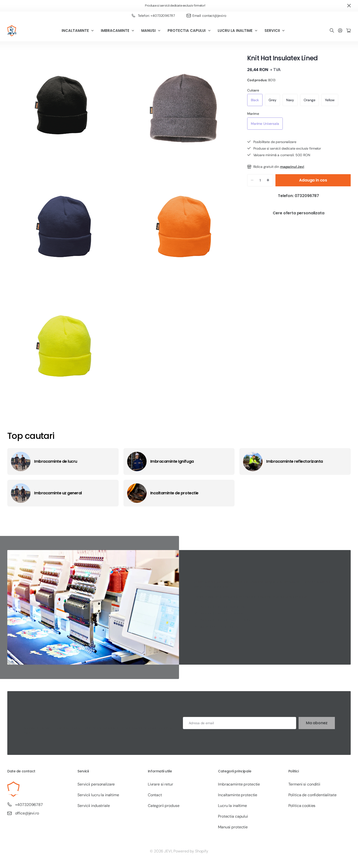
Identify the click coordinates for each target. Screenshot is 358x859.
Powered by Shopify (190, 851)
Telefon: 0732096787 (299, 196)
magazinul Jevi (292, 166)
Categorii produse (163, 805)
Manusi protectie (233, 827)
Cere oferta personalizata (299, 213)
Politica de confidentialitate (312, 794)
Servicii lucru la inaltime (98, 794)
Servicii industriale (93, 805)
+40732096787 (29, 804)
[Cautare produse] (332, 31)
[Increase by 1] (268, 180)
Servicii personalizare (96, 784)
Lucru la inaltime (232, 805)
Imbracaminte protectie (239, 784)
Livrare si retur (160, 784)
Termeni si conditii (304, 784)
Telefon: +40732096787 (156, 15)
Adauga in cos (313, 180)
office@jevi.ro (27, 813)
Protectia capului (233, 816)
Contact (155, 794)
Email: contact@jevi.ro (209, 15)
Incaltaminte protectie (237, 794)
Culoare (253, 90)
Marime (253, 113)
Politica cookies (302, 805)
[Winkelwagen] (348, 31)
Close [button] (349, 5)
